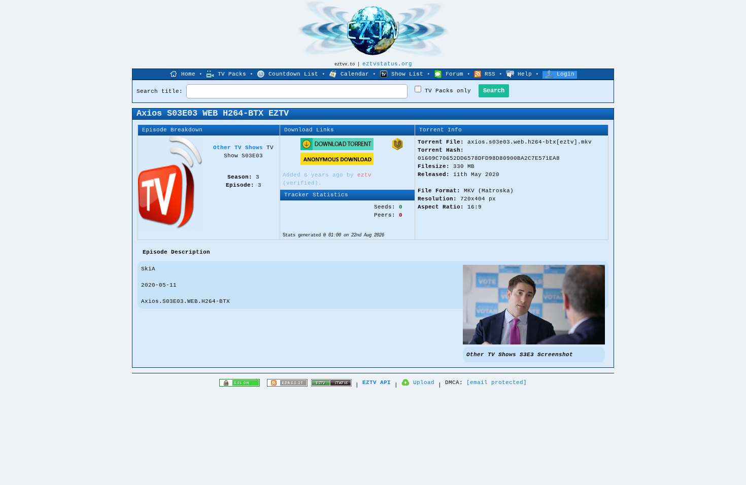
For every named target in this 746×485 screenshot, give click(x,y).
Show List (407, 74)
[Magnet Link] (397, 149)
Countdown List (293, 74)
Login (565, 74)
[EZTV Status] (331, 385)
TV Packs (232, 74)
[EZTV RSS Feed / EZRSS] (287, 385)
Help (525, 74)
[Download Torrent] (337, 149)
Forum (454, 74)
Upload (423, 382)
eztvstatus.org (387, 64)
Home (188, 74)
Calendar (355, 74)
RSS (490, 74)
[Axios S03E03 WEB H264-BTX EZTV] (534, 343)
